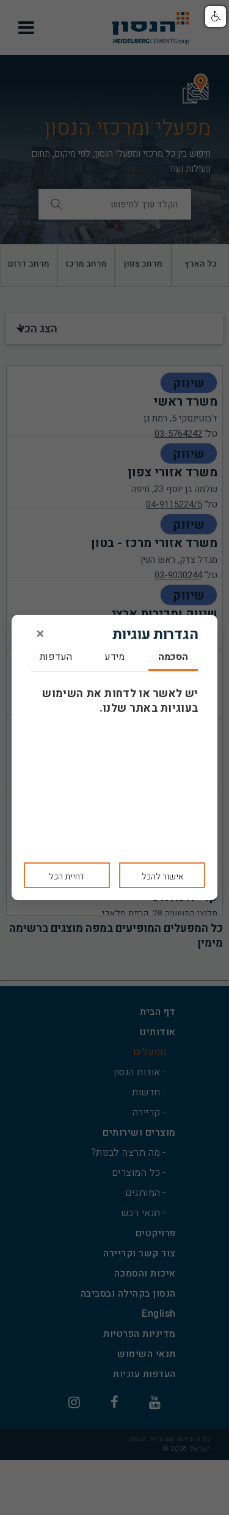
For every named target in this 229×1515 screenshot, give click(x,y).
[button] (215, 16)
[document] (115, 757)
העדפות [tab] (56, 657)
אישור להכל (162, 876)
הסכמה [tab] (173, 657)
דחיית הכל (66, 876)
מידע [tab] (114, 657)
